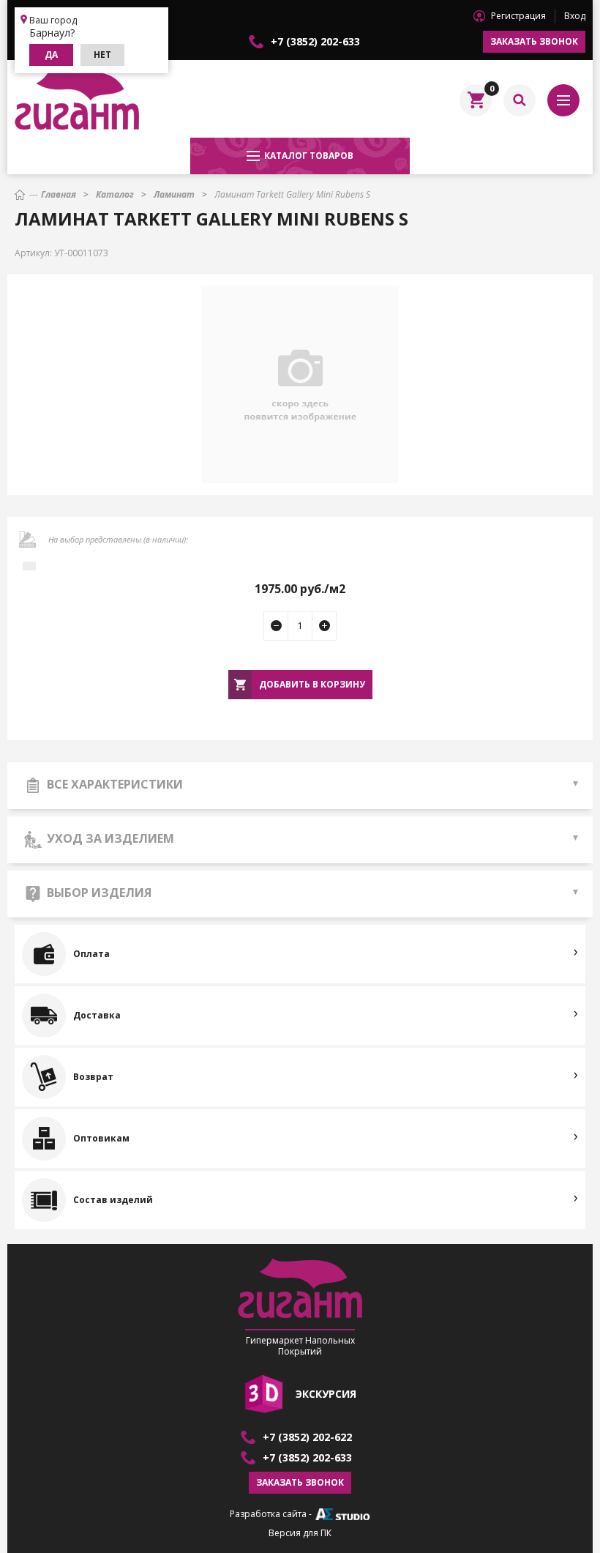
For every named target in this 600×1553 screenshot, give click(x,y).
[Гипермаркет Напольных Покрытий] (77, 100)
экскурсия (326, 1394)
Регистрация (518, 16)
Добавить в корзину (312, 684)
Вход (574, 16)
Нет (102, 54)
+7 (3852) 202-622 (307, 1437)
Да (51, 54)
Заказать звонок (534, 41)
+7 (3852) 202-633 (315, 41)
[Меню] (563, 100)
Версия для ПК (300, 1533)
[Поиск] (519, 100)
